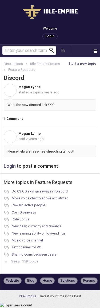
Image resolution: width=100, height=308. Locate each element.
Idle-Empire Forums (45, 64)
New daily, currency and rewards (36, 226)
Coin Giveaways (24, 212)
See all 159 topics (24, 261)
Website (12, 280)
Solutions (67, 280)
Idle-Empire (28, 296)
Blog (30, 280)
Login (10, 166)
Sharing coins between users (34, 254)
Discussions (13, 64)
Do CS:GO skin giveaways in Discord (40, 191)
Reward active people (28, 205)
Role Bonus (20, 219)
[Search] (53, 50)
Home (47, 280)
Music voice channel (27, 240)
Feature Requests (21, 70)
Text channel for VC (26, 247)
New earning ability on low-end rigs (39, 233)
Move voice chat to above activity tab (40, 198)
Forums (89, 280)
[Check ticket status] (63, 50)
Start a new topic (82, 63)
